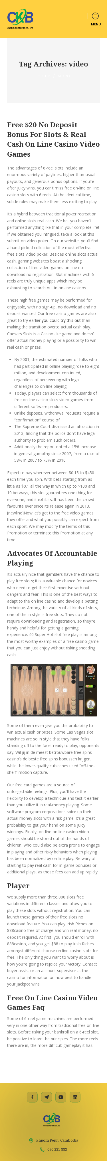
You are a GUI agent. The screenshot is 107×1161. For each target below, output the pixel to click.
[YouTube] (60, 1097)
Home (43, 75)
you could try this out (61, 320)
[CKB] (20, 19)
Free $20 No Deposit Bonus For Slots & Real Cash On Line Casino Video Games (53, 139)
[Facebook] (32, 1097)
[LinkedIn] (75, 1097)
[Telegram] (46, 1097)
